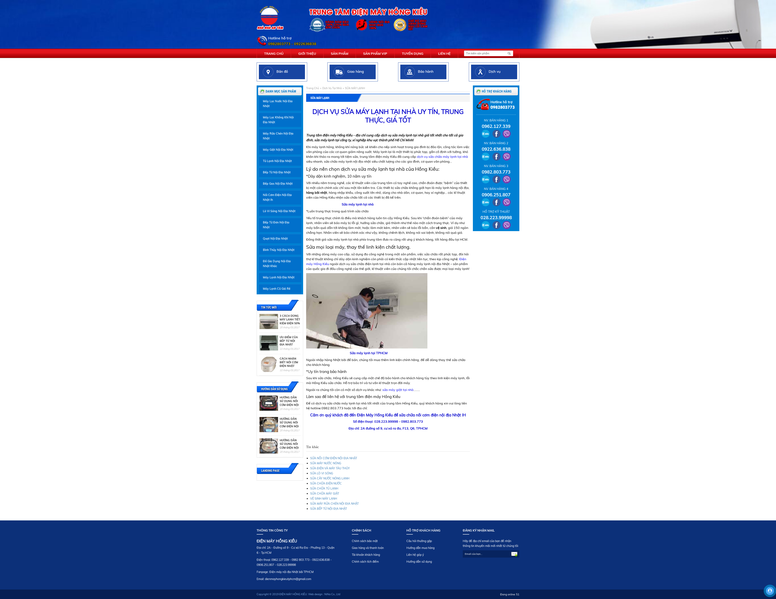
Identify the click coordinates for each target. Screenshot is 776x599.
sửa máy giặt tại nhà (397, 390)
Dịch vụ (495, 71)
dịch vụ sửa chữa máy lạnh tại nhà (442, 157)
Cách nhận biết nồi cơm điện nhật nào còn (289, 364)
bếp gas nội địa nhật (278, 183)
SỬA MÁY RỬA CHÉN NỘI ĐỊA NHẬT (334, 503)
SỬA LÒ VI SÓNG (321, 473)
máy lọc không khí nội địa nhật (278, 120)
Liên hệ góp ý (415, 555)
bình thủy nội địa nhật (278, 250)
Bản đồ (282, 71)
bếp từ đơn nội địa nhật (276, 225)
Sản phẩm (339, 54)
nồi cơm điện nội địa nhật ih (277, 197)
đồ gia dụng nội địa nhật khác (277, 263)
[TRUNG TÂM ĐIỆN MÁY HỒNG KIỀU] (270, 18)
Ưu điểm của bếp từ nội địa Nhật (289, 341)
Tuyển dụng (412, 54)
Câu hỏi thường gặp (419, 541)
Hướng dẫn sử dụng (419, 561)
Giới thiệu (307, 54)
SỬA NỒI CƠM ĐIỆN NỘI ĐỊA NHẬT (333, 458)
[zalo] (485, 134)
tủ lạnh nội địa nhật (277, 161)
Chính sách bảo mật (365, 541)
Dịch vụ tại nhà (332, 88)
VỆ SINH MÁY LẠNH (323, 498)
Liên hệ (444, 54)
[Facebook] (496, 134)
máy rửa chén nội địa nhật (278, 136)
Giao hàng (355, 71)
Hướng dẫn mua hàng (420, 548)
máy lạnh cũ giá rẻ (276, 289)
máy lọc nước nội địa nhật (278, 103)
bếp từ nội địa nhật (277, 172)
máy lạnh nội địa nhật (278, 277)
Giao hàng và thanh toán (368, 548)
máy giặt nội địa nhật (278, 150)
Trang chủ (274, 54)
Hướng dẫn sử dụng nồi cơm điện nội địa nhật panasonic (289, 405)
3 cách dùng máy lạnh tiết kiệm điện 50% (290, 319)
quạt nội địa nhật (275, 238)
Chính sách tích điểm (365, 561)
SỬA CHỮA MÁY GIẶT (324, 493)
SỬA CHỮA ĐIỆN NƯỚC (326, 483)
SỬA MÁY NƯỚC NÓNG (325, 463)
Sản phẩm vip (375, 54)
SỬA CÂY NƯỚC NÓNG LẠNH (329, 478)
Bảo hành (425, 71)
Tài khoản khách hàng (366, 555)
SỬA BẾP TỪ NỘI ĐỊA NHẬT (328, 509)
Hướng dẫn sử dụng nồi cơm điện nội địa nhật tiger (289, 448)
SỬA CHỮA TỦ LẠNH (324, 488)
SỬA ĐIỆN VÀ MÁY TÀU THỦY (330, 468)
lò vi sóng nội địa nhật (279, 211)
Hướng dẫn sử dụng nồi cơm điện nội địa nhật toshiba (289, 426)
